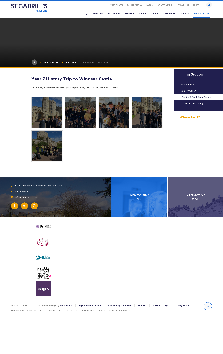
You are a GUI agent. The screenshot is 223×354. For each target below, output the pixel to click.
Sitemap (142, 305)
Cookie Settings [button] (161, 305)
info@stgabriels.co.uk (26, 197)
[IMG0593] (80, 112)
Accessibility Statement (119, 305)
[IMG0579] (47, 146)
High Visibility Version (90, 305)
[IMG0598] (47, 112)
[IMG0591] (114, 112)
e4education (66, 305)
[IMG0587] (147, 112)
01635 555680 (22, 191)
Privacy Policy (182, 305)
